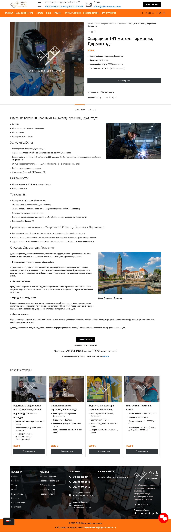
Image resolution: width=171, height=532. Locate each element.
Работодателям (18, 503)
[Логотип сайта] (18, 4)
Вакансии (15, 481)
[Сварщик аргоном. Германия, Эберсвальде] (66, 389)
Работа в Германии (118, 23)
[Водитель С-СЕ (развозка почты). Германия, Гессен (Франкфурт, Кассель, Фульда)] (29, 389)
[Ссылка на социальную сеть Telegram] (160, 13)
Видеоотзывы (17, 494)
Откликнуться (124, 81)
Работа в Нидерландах (49, 481)
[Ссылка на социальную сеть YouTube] (150, 13)
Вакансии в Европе (100, 23)
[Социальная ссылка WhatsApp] (153, 13)
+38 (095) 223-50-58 (73, 6)
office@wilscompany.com (114, 477)
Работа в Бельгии (47, 490)
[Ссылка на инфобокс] (103, 5)
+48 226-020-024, (54, 6)
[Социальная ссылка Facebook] (142, 13)
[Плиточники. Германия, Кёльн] (141, 389)
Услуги (14, 485)
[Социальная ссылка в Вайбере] (164, 13)
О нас (13, 490)
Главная (14, 477)
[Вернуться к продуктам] (92, 31)
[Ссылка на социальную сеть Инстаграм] (146, 13)
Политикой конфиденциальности (99, 527)
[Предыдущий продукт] (88, 31)
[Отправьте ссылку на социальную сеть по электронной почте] (107, 97)
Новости (15, 498)
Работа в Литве (46, 494)
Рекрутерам (16, 507)
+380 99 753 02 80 (81, 487)
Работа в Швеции (47, 485)
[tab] (80, 108)
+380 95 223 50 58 (81, 482)
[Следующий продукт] (95, 31)
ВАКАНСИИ (44, 472)
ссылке (105, 356)
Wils (89, 23)
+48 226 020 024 (80, 477)
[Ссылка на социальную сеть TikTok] (156, 13)
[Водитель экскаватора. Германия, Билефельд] (104, 389)
